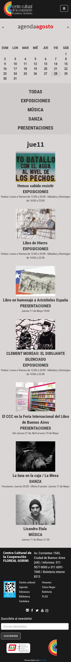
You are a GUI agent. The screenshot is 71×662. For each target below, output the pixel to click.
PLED (45, 596)
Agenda (23, 587)
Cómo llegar (48, 587)
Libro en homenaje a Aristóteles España (35, 300)
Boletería (47, 591)
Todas (35, 91)
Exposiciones (35, 100)
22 (65, 69)
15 (65, 64)
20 (45, 69)
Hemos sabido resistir (35, 185)
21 (55, 69)
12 (35, 64)
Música (35, 109)
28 (55, 74)
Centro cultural (27, 582)
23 (5, 74)
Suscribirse (11, 636)
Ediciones (24, 591)
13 (45, 64)
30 (5, 78)
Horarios (46, 582)
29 (65, 74)
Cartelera (24, 601)
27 (45, 74)
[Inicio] (18, 9)
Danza (35, 119)
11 (25, 64)
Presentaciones (35, 128)
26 (35, 74)
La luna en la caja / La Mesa (36, 475)
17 (15, 69)
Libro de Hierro (35, 243)
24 (15, 74)
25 (25, 74)
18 (25, 69)
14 (55, 64)
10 (15, 64)
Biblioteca (24, 596)
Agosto (44, 26)
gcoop (43, 660)
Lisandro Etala (35, 528)
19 (35, 69)
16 (5, 69)
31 (15, 78)
